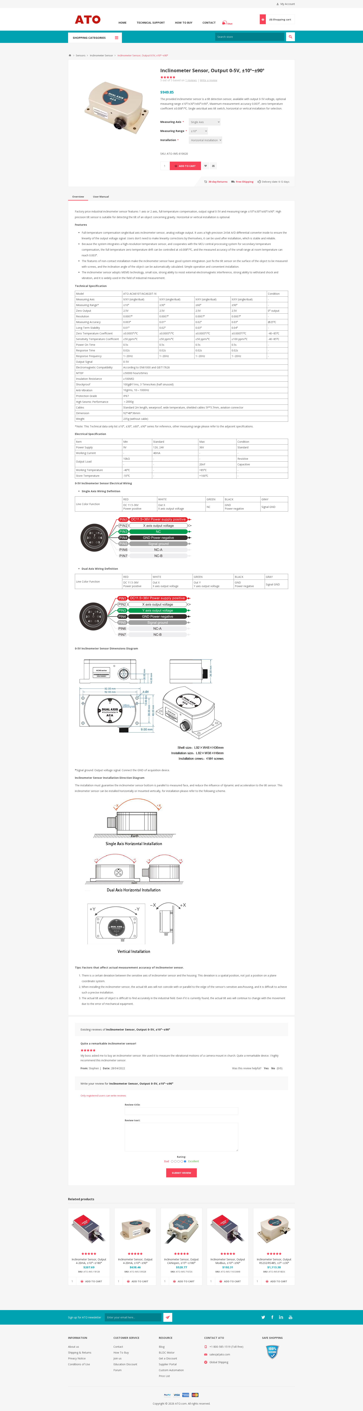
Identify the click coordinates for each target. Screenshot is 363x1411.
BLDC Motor (167, 1352)
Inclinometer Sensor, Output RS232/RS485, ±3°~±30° (274, 1261)
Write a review (208, 80)
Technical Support (151, 22)
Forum (117, 1370)
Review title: (132, 1104)
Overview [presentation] (78, 196)
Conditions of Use (79, 1364)
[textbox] (249, 37)
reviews (191, 80)
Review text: (132, 1120)
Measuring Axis (171, 122)
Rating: (181, 1156)
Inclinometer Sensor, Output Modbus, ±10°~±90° (227, 1261)
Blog (161, 1346)
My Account (287, 4)
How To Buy (183, 22)
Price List (164, 1376)
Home (122, 22)
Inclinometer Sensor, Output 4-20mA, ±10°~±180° (89, 1261)
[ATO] (70, 55)
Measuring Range (172, 131)
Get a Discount (168, 1358)
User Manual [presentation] (101, 196)
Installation (168, 140)
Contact (209, 22)
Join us (117, 1358)
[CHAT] (227, 23)
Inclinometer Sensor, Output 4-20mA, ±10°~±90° (135, 1261)
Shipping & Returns (79, 1352)
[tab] (78, 197)
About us (73, 1346)
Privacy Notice (77, 1358)
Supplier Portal (168, 1364)
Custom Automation (171, 1370)
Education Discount (125, 1364)
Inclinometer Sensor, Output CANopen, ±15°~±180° (181, 1261)
